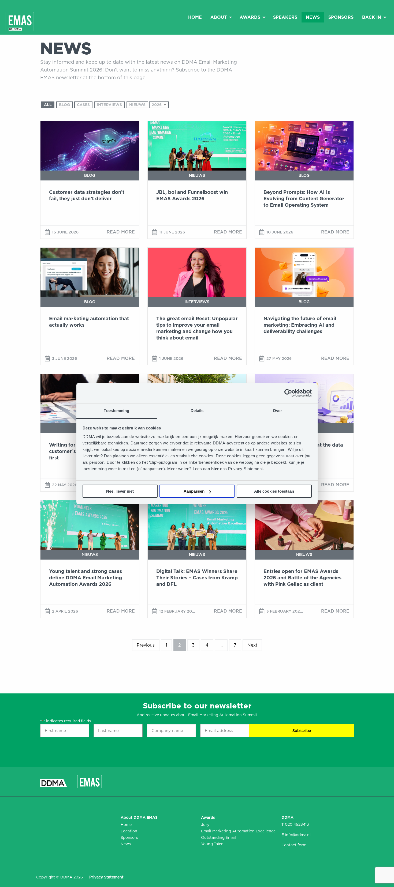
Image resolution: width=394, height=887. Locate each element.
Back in (371, 17)
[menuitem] (195, 17)
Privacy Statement (106, 877)
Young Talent (213, 844)
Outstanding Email (218, 837)
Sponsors (341, 17)
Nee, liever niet (120, 491)
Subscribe (301, 731)
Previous (146, 645)
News (313, 17)
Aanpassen (194, 491)
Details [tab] (197, 410)
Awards (250, 17)
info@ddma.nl (298, 835)
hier (215, 468)
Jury (205, 824)
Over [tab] (277, 410)
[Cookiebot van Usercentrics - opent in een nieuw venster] (288, 393)
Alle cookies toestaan (274, 491)
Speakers (285, 17)
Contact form (293, 845)
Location (129, 831)
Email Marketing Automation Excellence (237, 831)
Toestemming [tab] (116, 410)
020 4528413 (297, 824)
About (218, 17)
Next (252, 645)
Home (195, 17)
